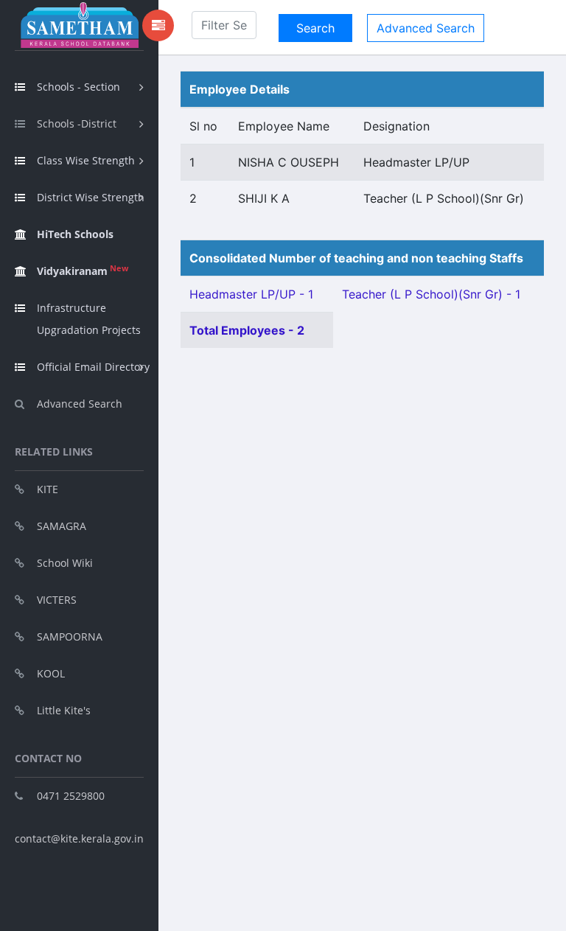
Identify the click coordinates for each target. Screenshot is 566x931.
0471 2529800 (71, 796)
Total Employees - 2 (246, 330)
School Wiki (65, 563)
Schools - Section (78, 87)
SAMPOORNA (69, 637)
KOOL (51, 673)
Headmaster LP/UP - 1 (251, 294)
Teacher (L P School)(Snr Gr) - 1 (431, 294)
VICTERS (57, 600)
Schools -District (76, 123)
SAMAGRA (61, 526)
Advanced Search (79, 404)
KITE (47, 489)
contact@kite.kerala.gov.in (79, 838)
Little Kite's (64, 710)
